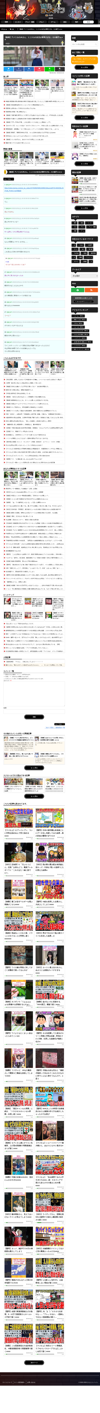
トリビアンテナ (79, 338)
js (74, 257)
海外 (75, 223)
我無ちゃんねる (79, 319)
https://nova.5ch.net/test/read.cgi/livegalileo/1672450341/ (52, 175)
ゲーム (82, 231)
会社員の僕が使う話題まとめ (82, 341)
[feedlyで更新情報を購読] (77, 290)
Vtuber (81, 245)
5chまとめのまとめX (81, 330)
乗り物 (90, 249)
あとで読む (8, 179)
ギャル (76, 249)
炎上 (83, 249)
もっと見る (34, 768)
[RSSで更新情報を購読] (91, 290)
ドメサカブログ (79, 345)
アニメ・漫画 (92, 227)
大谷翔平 (90, 245)
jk (74, 245)
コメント (7, 680)
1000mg (78, 323)
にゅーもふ (78, 315)
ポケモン (76, 261)
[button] (60, 69)
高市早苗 (93, 253)
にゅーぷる (78, 327)
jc (91, 261)
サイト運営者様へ (19, 1382)
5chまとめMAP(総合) (81, 334)
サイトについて (7, 1382)
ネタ (75, 227)
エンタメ (90, 223)
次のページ (34, 1362)
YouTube (76, 253)
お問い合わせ (31, 1382)
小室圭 (85, 253)
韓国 (80, 257)
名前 (5, 708)
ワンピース (89, 257)
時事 (75, 231)
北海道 (85, 261)
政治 (82, 223)
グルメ (82, 227)
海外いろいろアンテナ (81, 349)
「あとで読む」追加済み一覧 (55, 727)
